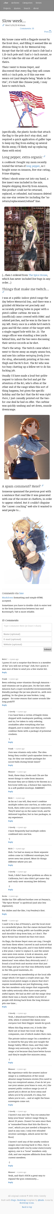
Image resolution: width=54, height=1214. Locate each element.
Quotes (17, 8)
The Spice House (38, 275)
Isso (21, 593)
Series (39, 2)
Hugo (13, 1200)
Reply (4, 672)
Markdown (7, 597)
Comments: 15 (27, 28)
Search (27, 8)
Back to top (27, 1207)
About (36, 8)
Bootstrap (21, 1200)
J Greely (11, 711)
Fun (46, 31)
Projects (7, 8)
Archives (15, 2)
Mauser (11, 771)
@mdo (41, 1200)
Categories (27, 2)
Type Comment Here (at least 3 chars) (22, 625)
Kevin (4, 896)
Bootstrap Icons (27, 1202)
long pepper (33, 166)
